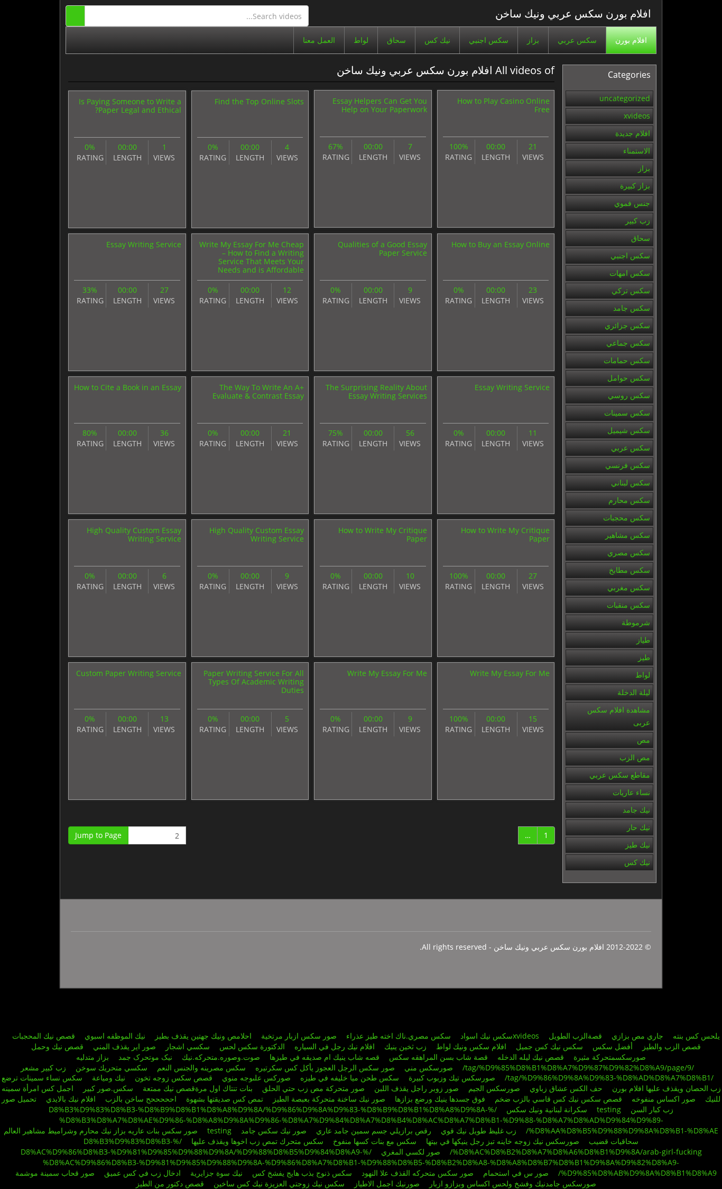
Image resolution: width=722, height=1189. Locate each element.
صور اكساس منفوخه (664, 1099)
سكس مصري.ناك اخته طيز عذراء (398, 1036)
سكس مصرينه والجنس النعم (201, 1067)
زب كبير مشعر (43, 1067)
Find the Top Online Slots (259, 101)
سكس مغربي (628, 587)
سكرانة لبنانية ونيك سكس (546, 1109)
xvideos (637, 116)
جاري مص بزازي (637, 1036)
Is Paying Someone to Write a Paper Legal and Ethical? (130, 105)
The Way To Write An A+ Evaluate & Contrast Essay (258, 391)
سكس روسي (629, 395)
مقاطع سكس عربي (619, 775)
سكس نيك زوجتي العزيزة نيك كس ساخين (279, 1183)
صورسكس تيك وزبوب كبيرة (452, 1078)
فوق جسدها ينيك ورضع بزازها (440, 1099)
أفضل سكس (613, 1046)
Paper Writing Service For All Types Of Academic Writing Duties (253, 681)
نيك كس (437, 40)
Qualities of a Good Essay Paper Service (382, 248)
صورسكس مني (428, 1067)
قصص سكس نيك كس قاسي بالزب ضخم (558, 1099)
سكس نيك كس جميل (549, 1046)
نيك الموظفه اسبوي (115, 1036)
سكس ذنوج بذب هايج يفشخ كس (302, 1173)
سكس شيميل (628, 430)
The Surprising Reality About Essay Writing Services (376, 391)
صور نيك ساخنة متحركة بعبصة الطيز (329, 1099)
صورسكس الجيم (494, 1088)
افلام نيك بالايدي (71, 1099)
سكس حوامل (628, 378)
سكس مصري (628, 552)
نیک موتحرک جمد (144, 1057)
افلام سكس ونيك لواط (471, 1046)
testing (609, 1109)
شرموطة (636, 622)
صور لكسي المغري (410, 1152)
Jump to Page (98, 835)
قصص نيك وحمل (57, 1046)
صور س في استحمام (515, 1173)
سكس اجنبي (488, 40)
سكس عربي (577, 40)
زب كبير (637, 220)
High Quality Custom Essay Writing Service (256, 534)
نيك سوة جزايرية (216, 1173)
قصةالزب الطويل (574, 1036)
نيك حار (638, 827)
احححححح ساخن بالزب (141, 1099)
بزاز (533, 40)
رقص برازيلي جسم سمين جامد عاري (373, 1130)
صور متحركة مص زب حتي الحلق (313, 1088)
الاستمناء (636, 151)
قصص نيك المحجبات (43, 1036)
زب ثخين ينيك (405, 1046)
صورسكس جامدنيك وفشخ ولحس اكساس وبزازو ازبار (511, 1183)
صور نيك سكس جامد (274, 1130)
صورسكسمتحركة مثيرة (609, 1057)
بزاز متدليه (92, 1057)
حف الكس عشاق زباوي (566, 1088)
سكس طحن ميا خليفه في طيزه (349, 1078)
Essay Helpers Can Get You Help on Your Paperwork (379, 105)
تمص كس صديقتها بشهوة (224, 1099)
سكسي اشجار (187, 1046)
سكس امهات (629, 273)
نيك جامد (636, 810)
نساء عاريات (631, 792)
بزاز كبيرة (635, 186)
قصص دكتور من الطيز (170, 1183)
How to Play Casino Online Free (503, 105)
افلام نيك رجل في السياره (334, 1046)
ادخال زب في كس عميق (142, 1173)
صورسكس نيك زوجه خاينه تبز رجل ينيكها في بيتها (502, 1141)
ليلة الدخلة (633, 692)
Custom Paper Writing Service (128, 673)
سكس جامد (631, 308)
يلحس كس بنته (696, 1036)
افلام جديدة (632, 133)
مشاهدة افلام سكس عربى (618, 716)
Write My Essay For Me (510, 673)
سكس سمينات (627, 413)
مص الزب (634, 757)
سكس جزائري (627, 325)
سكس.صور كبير (108, 1088)
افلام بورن (631, 40)
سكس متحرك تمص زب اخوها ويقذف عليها (257, 1141)
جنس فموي (632, 203)
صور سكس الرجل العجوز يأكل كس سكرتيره (324, 1067)
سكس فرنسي (627, 465)
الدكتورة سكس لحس (252, 1046)
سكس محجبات (626, 517)
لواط (361, 40)
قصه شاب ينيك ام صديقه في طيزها (324, 1057)
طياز (643, 640)
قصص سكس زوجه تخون (173, 1078)
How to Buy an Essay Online (500, 244)
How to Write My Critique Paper (505, 534)
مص (643, 740)
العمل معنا (319, 40)
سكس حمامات (627, 360)
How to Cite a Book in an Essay (127, 387)
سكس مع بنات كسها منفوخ (374, 1141)
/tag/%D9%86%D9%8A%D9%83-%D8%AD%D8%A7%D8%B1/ (609, 1078)
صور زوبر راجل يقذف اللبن (416, 1088)
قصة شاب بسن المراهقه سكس (438, 1057)
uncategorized (624, 98)
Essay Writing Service (143, 244)
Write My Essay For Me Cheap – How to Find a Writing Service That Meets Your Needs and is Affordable (251, 257)
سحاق (396, 40)
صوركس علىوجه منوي (256, 1078)
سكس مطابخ (629, 570)
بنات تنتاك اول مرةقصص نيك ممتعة (197, 1088)
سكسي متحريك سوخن (111, 1067)
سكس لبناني (630, 483)
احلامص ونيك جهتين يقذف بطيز (203, 1036)
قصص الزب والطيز (671, 1046)
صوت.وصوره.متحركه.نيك (221, 1057)
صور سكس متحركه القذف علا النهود (418, 1173)
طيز (644, 657)
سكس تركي (631, 290)
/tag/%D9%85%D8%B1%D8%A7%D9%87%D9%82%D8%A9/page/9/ (578, 1067)
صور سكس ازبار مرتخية (299, 1036)
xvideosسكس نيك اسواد (499, 1036)
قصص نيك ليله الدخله (530, 1057)
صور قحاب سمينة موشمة (55, 1173)
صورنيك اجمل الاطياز (387, 1183)
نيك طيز (637, 845)
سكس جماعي (628, 343)
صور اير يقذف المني (124, 1046)
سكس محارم (629, 500)
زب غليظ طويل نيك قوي (478, 1130)
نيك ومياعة (108, 1078)
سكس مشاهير (627, 535)
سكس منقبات (628, 605)
